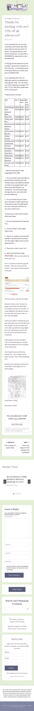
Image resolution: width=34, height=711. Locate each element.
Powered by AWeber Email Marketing (17, 676)
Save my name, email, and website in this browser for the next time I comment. (17, 567)
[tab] (13, 493)
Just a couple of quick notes (10, 445)
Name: (7, 652)
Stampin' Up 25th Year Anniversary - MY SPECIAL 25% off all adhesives (16, 430)
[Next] (29, 482)
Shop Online (22, 629)
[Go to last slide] (4, 482)
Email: (7, 658)
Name (8, 545)
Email (8, 553)
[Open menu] (17, 1)
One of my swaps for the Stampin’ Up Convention (24, 447)
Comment (9, 517)
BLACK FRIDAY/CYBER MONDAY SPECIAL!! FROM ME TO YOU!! (17, 479)
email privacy (22, 673)
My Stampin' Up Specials (12, 18)
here (6, 224)
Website (8, 561)
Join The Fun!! (17, 424)
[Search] (27, 609)
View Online (12, 629)
